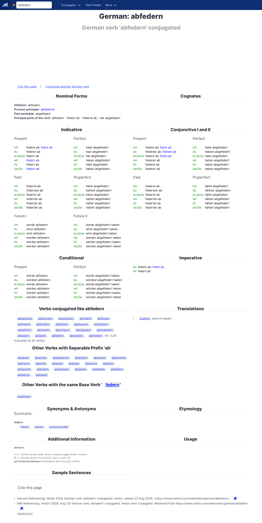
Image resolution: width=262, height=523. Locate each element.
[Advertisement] (121, 56)
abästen (74, 363)
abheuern (43, 330)
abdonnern (45, 318)
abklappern (83, 330)
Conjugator (68, 5)
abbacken (24, 369)
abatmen (91, 363)
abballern (117, 369)
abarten (41, 363)
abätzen (108, 363)
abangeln (99, 357)
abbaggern (25, 318)
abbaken (80, 369)
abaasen (23, 357)
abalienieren (61, 357)
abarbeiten (119, 357)
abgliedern (101, 324)
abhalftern (24, 330)
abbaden (42, 369)
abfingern (24, 324)
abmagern (76, 335)
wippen (39, 426)
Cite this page (27, 86)
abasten (57, 363)
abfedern (85, 318)
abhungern (63, 330)
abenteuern (66, 318)
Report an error (25, 513)
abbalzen (24, 375)
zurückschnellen (58, 426)
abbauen (41, 375)
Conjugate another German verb (67, 86)
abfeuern (103, 318)
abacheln (41, 357)
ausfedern (24, 396)
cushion (145, 318)
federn (112, 384)
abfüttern (62, 324)
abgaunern (81, 324)
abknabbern (105, 330)
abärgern (24, 363)
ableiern (40, 335)
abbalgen (98, 369)
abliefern (58, 335)
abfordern (43, 324)
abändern (81, 357)
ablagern (23, 335)
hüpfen (24, 426)
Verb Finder (93, 5)
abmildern (95, 335)
